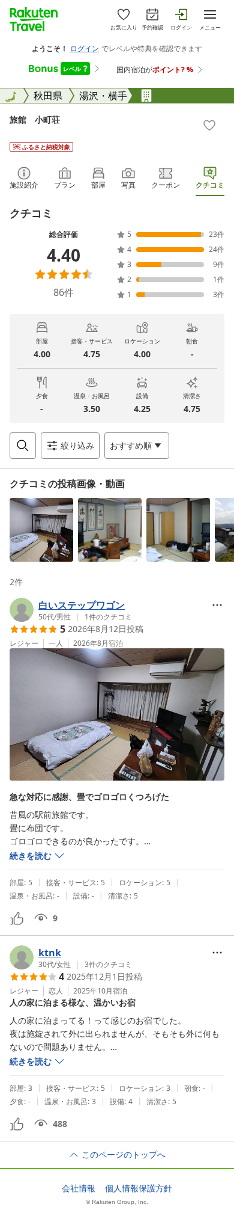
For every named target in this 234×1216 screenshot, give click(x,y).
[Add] (209, 125)
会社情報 (78, 1188)
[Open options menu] (217, 605)
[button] (41, 530)
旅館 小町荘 (35, 119)
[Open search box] (23, 445)
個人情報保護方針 (138, 1188)
